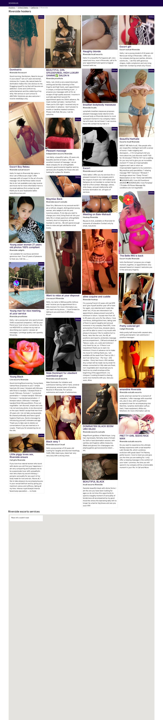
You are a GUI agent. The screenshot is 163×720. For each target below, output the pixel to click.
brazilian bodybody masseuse (99, 104)
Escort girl (125, 46)
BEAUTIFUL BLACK (93, 481)
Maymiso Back (54, 199)
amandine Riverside (130, 389)
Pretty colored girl (130, 325)
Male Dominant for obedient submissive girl (61, 374)
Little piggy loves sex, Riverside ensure (22, 455)
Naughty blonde (92, 51)
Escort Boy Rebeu (19, 166)
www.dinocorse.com (18, 193)
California (34, 8)
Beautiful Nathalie (129, 138)
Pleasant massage (56, 150)
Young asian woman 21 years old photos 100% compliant (26, 246)
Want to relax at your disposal (62, 295)
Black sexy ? (53, 441)
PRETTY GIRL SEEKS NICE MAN (134, 437)
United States (23, 8)
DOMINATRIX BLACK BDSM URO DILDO (98, 427)
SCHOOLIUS (13, 3)
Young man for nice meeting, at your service (25, 312)
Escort (86, 168)
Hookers (12, 8)
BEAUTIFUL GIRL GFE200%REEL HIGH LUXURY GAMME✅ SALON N (62, 73)
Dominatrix (16, 69)
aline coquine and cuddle (96, 296)
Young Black (16, 376)
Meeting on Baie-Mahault (97, 214)
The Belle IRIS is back (131, 255)
